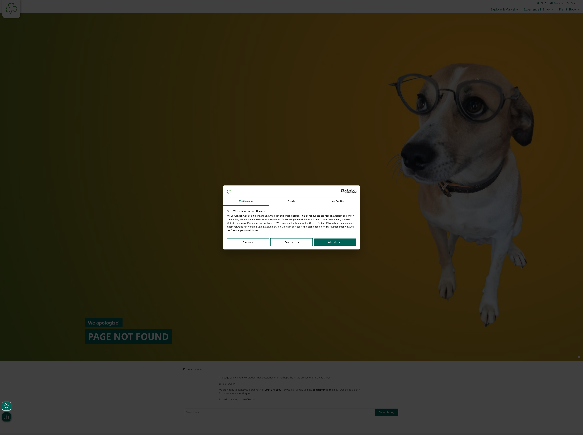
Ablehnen (248, 242)
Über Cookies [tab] (337, 201)
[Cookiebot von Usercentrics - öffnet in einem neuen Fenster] (343, 191)
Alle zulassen (335, 242)
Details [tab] (291, 201)
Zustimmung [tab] (246, 201)
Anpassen (290, 242)
